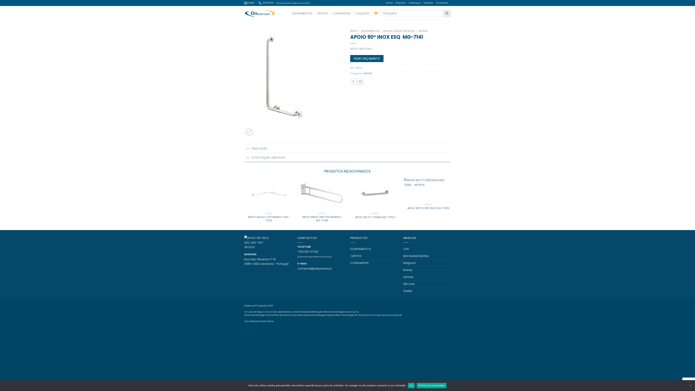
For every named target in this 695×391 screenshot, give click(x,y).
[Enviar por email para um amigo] (360, 82)
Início (354, 31)
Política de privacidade (431, 385)
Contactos (442, 2)
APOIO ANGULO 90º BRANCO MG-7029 (269, 218)
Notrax (407, 270)
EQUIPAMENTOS (302, 13)
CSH (406, 249)
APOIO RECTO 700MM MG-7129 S (375, 217)
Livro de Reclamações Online (258, 321)
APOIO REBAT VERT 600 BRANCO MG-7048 (322, 218)
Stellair (407, 291)
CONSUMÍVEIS (341, 13)
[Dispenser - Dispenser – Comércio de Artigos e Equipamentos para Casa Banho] (262, 13)
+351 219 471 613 (307, 252)
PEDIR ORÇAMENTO (367, 58)
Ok (411, 385)
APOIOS (422, 31)
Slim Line (409, 284)
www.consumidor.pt (391, 315)
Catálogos (414, 2)
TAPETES (322, 13)
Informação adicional (268, 157)
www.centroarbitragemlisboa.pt (319, 315)
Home (389, 2)
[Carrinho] (376, 13)
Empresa (400, 2)
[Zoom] (249, 132)
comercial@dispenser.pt (314, 268)
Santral (408, 277)
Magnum (409, 263)
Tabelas (428, 2)
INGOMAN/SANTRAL (416, 256)
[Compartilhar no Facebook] (354, 82)
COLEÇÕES (362, 13)
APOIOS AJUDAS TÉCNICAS (399, 31)
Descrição (259, 148)
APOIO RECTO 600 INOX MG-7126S (428, 208)
